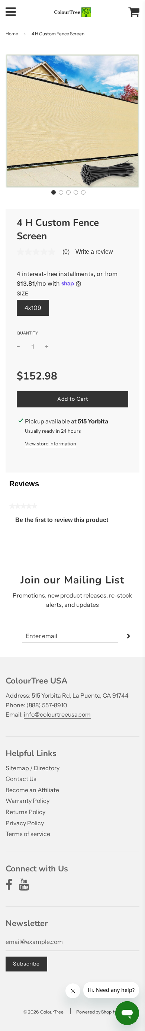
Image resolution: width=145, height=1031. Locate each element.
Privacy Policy (25, 823)
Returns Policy (25, 812)
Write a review (94, 252)
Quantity (27, 333)
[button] (53, 192)
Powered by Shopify (96, 1012)
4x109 (33, 307)
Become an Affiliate (32, 790)
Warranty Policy (27, 800)
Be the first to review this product (64, 522)
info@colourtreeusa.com (57, 714)
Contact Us (21, 778)
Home (12, 33)
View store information (50, 443)
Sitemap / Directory (32, 768)
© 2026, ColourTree (43, 1012)
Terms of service (28, 834)
